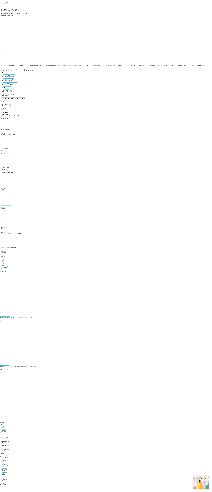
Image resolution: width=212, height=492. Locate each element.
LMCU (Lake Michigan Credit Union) (8, 247)
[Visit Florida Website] (107, 459)
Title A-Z (4, 107)
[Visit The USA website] (107, 463)
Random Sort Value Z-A (7, 105)
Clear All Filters (5, 114)
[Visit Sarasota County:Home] (5, 3)
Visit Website (3, 133)
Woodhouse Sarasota (5, 186)
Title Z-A (4, 108)
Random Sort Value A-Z (7, 104)
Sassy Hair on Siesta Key (6, 205)
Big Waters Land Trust (5, 129)
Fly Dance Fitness (5, 167)
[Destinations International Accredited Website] (107, 470)
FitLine (2, 223)
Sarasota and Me (4, 148)
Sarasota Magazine (5, 228)
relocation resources (155, 65)
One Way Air (3, 252)
